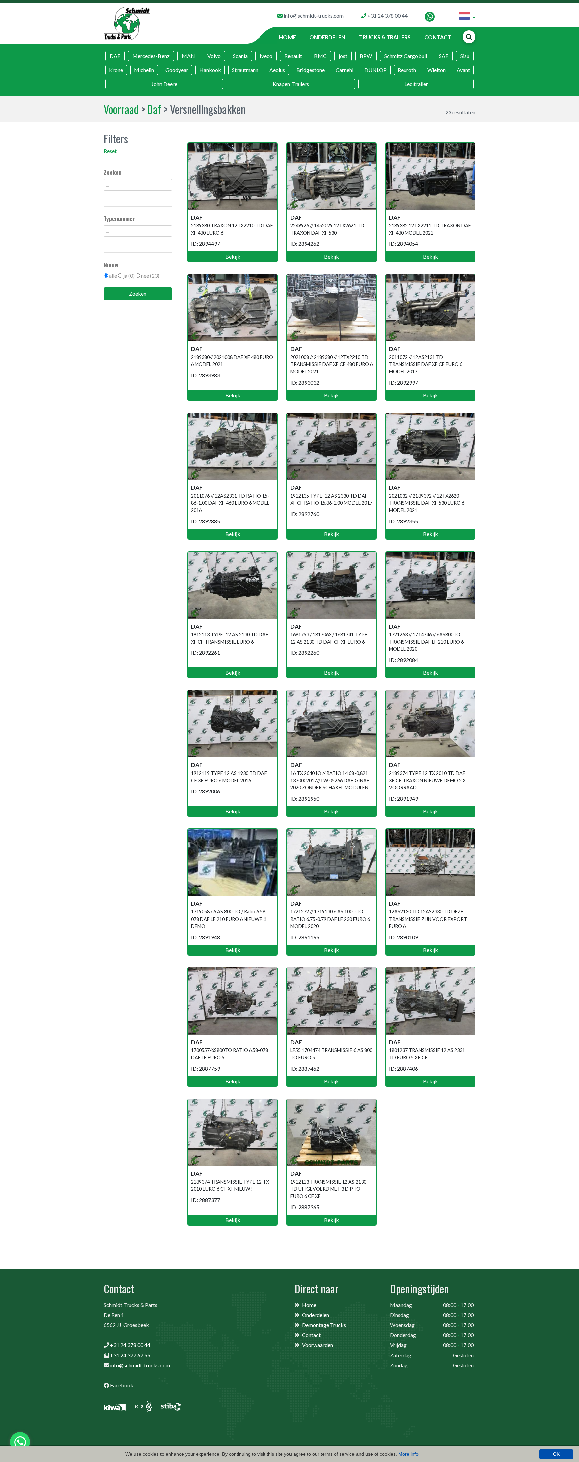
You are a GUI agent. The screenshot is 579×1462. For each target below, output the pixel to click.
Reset (110, 151)
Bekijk (232, 256)
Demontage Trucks (324, 1325)
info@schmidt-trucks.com (140, 1365)
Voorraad (121, 109)
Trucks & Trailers (385, 37)
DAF (115, 56)
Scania (240, 56)
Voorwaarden (317, 1345)
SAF (443, 56)
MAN (188, 56)
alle (113, 275)
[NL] (467, 17)
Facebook (121, 1385)
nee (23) (150, 275)
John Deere (164, 84)
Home (287, 37)
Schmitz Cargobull (405, 56)
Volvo (214, 56)
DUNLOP (375, 70)
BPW (366, 56)
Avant (463, 70)
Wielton (436, 70)
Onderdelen (327, 37)
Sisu (464, 56)
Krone (116, 70)
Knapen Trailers (291, 84)
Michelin (144, 70)
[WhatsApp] (430, 17)
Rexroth (407, 70)
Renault (293, 56)
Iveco (266, 56)
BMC (320, 56)
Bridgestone (310, 70)
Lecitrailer (416, 84)
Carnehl (344, 70)
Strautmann (245, 70)
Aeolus (277, 70)
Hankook (210, 70)
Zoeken (137, 293)
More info (408, 1454)
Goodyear (176, 70)
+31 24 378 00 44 (130, 1345)
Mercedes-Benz (151, 56)
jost (343, 56)
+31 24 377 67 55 (130, 1355)
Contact (437, 37)
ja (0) (129, 275)
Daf (154, 109)
